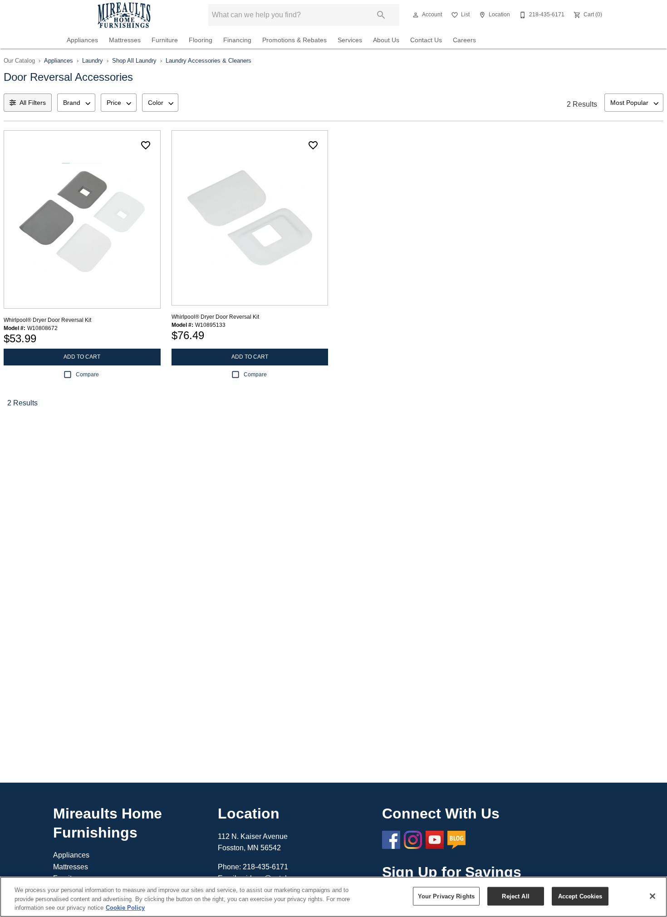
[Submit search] (381, 15)
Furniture (165, 40)
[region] (333, 897)
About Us (386, 40)
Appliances (82, 40)
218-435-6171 (265, 867)
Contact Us (426, 40)
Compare (87, 374)
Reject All (515, 895)
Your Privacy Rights (446, 895)
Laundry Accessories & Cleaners (208, 60)
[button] (415, 15)
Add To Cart (82, 357)
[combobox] (76, 103)
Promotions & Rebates (294, 40)
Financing (237, 40)
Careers (464, 40)
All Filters (33, 102)
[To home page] (124, 15)
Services (350, 40)
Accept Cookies (580, 895)
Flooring (200, 40)
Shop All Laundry (134, 60)
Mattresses (125, 40)
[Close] (652, 896)
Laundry (92, 60)
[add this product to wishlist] (146, 145)
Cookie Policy (125, 907)
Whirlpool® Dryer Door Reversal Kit (47, 320)
